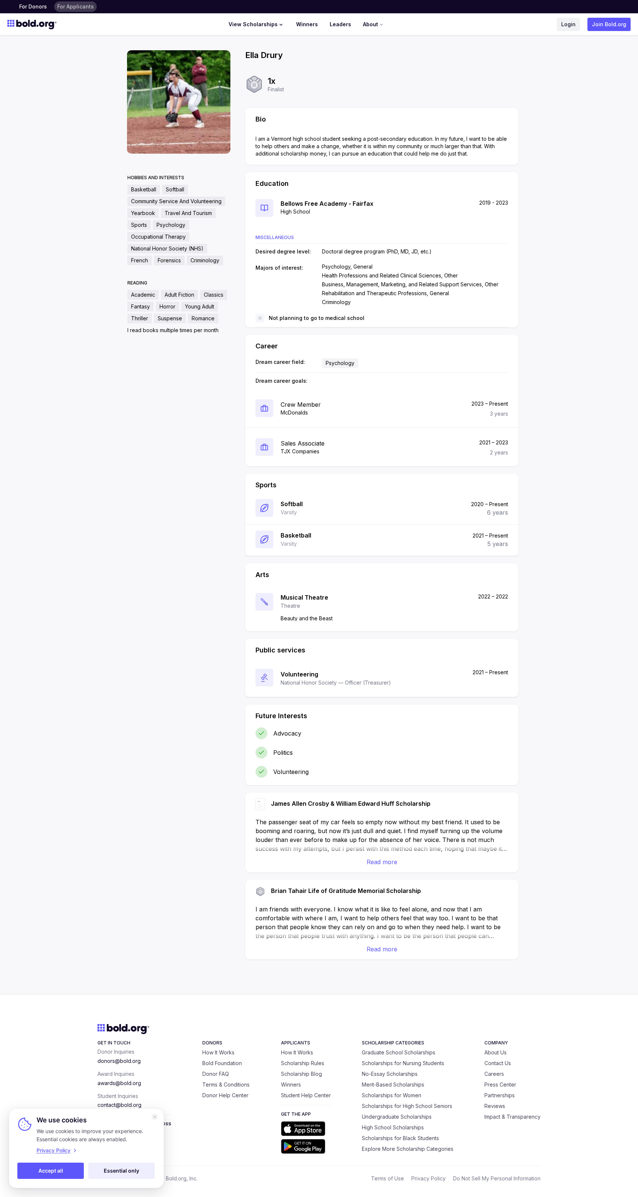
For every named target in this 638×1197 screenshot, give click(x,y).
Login (568, 24)
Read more (382, 862)
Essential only (121, 1170)
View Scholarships (253, 24)
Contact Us (497, 1063)
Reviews (494, 1106)
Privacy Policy (428, 1178)
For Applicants (75, 6)
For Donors (33, 6)
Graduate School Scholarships (398, 1052)
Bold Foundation (222, 1063)
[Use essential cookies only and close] (155, 1117)
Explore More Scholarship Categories (407, 1149)
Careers (494, 1074)
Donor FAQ (215, 1074)
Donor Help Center (225, 1095)
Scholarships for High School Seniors (407, 1106)
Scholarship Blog (301, 1074)
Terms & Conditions (226, 1084)
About (370, 24)
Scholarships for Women (391, 1095)
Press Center (500, 1084)
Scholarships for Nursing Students (403, 1063)
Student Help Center (306, 1095)
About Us (495, 1052)
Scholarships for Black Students (400, 1138)
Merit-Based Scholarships (393, 1084)
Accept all (50, 1170)
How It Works (218, 1052)
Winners (307, 24)
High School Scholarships (393, 1127)
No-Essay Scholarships (390, 1074)
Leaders (340, 24)
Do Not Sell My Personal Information (497, 1178)
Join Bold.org (609, 24)
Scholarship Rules (302, 1063)
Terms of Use (387, 1178)
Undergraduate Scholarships (397, 1117)
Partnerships (499, 1095)
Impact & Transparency (512, 1117)
